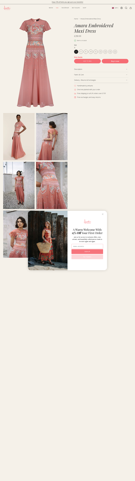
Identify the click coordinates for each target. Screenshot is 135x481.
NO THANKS (87, 257)
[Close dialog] (102, 214)
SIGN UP (87, 251)
